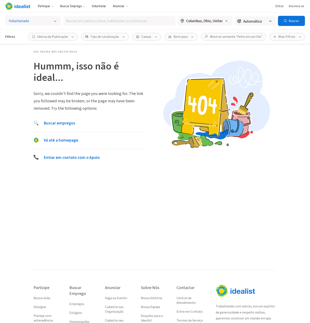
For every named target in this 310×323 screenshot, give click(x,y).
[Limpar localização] (226, 21)
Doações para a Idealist (152, 318)
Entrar (279, 6)
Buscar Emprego (71, 6)
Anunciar (118, 6)
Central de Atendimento (186, 300)
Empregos (76, 304)
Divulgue (40, 307)
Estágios (75, 313)
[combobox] (119, 21)
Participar (44, 6)
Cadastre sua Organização (114, 309)
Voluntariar (99, 6)
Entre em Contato (190, 311)
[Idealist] (17, 6)
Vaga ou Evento (116, 298)
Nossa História (151, 298)
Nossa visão (42, 298)
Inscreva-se (296, 6)
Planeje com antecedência (43, 318)
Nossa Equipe (150, 307)
